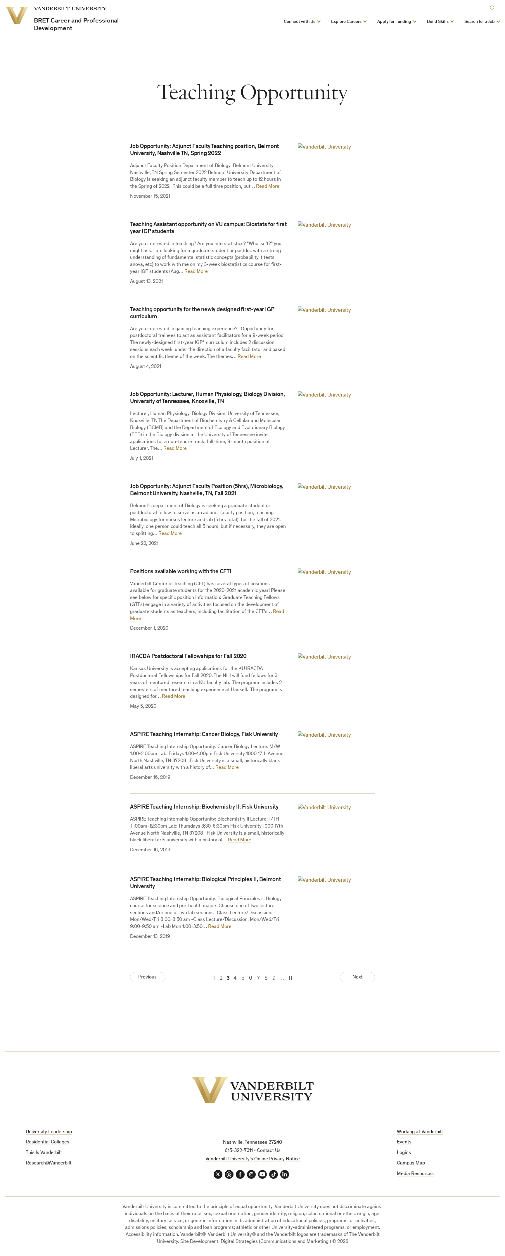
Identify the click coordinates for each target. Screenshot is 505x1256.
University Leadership (49, 1132)
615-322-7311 (239, 1150)
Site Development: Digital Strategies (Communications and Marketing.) (255, 1241)
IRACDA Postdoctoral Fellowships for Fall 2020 (188, 657)
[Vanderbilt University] (252, 1090)
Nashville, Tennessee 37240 (252, 1142)
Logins (404, 1152)
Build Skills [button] (438, 22)
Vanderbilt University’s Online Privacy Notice (252, 1159)
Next (357, 977)
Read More (267, 186)
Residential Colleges (47, 1142)
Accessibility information (152, 1234)
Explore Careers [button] (346, 22)
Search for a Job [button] (479, 22)
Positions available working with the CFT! (180, 572)
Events (404, 1142)
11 (290, 978)
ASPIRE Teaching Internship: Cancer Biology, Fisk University (204, 735)
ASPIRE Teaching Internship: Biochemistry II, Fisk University (204, 807)
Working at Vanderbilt (420, 1132)
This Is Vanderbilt (44, 1152)
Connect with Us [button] (299, 22)
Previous (147, 977)
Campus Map (411, 1163)
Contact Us (269, 1150)
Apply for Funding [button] (394, 22)
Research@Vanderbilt (49, 1163)
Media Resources (415, 1173)
